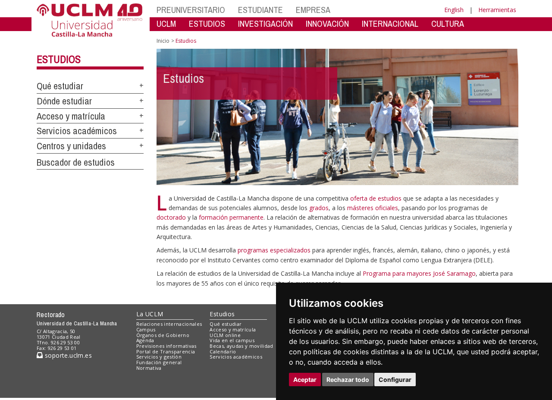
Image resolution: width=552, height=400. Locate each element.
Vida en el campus (232, 340)
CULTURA (447, 23)
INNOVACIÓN (327, 23)
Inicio (163, 40)
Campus (146, 329)
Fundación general (159, 362)
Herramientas (497, 10)
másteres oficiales (372, 208)
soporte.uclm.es (67, 355)
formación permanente (231, 217)
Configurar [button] (395, 379)
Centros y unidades (71, 145)
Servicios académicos (77, 130)
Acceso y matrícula (71, 116)
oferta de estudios (375, 198)
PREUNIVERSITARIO (191, 10)
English (454, 10)
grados (319, 208)
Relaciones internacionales (169, 324)
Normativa (149, 368)
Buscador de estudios (76, 162)
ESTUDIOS (207, 23)
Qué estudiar (60, 85)
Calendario (223, 351)
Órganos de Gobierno (162, 335)
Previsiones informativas (166, 346)
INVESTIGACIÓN (265, 23)
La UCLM (149, 314)
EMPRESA (313, 10)
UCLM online (225, 335)
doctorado (171, 217)
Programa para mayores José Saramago (419, 273)
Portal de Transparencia (165, 351)
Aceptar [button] (305, 379)
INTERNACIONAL (390, 23)
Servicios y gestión (159, 356)
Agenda (145, 340)
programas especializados (274, 250)
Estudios (59, 59)
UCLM (166, 23)
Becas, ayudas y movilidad (241, 346)
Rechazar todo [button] (347, 379)
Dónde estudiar (64, 100)
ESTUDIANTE (260, 10)
